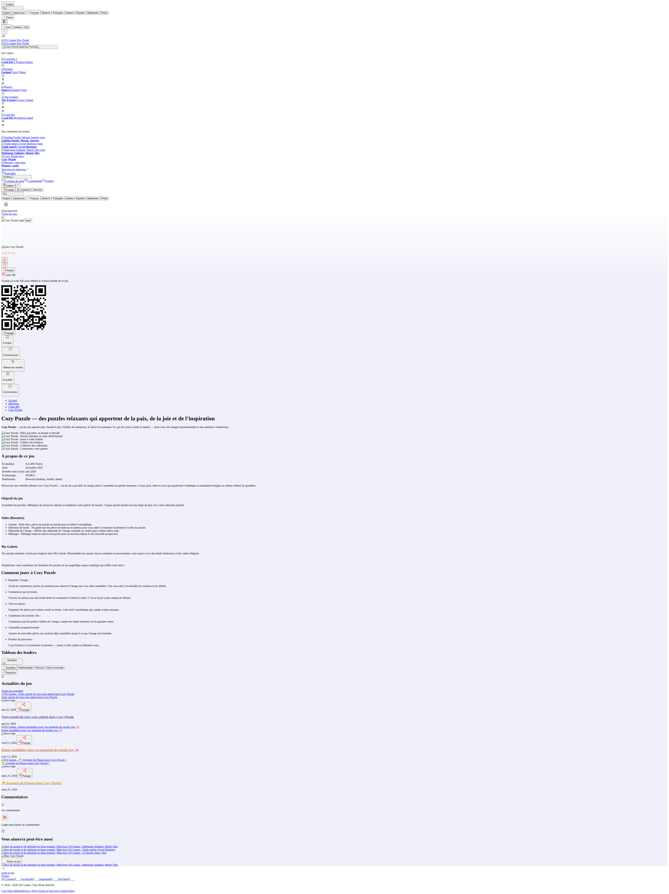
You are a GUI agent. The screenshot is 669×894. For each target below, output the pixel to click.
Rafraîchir (11, 672)
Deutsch (46, 13)
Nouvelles (10, 173)
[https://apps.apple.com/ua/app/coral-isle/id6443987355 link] (3, 125)
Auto (8, 27)
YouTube (62, 879)
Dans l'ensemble (55, 667)
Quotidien (11, 667)
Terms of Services (48, 890)
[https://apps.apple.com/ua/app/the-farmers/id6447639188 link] (3, 111)
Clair (26, 27)
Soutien (49, 180)
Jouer (28, 220)
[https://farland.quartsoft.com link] (3, 76)
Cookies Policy (66, 890)
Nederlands (92, 13)
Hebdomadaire (25, 667)
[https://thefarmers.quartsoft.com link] (3, 103)
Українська (18, 13)
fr (3, 8)
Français (34, 13)
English (6, 13)
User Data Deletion (12, 890)
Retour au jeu (13, 861)
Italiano (69, 13)
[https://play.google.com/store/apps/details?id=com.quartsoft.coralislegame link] (3, 121)
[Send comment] (4, 817)
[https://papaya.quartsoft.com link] (3, 93)
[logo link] (5, 875)
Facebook (26, 879)
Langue (9, 4)
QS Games (7, 879)
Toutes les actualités (12, 690)
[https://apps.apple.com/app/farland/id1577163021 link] (3, 83)
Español (80, 13)
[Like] (4, 259)
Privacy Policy (31, 890)
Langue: (11, 185)
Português (58, 13)
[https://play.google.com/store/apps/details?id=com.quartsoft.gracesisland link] (3, 107)
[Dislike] (4, 264)
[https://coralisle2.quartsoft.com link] (3, 65)
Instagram (44, 879)
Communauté (34, 180)
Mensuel (40, 667)
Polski (104, 13)
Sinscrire (37, 190)
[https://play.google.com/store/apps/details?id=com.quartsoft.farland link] (3, 79)
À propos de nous (14, 180)
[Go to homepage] (334, 42)
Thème (9, 17)
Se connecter (23, 190)
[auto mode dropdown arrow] (4, 21)
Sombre (17, 27)
